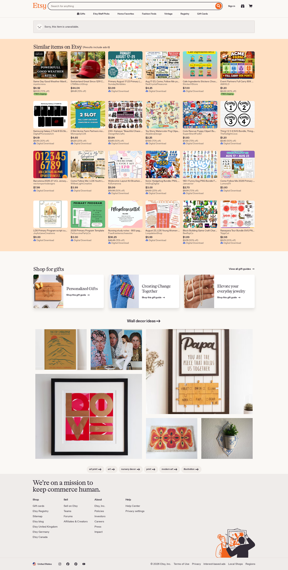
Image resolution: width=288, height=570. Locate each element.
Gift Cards (202, 13)
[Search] (218, 6)
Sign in (231, 6)
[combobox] (131, 6)
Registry (184, 13)
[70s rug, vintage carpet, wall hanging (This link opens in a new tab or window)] (171, 438)
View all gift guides (240, 268)
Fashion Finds (149, 13)
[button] (42, 563)
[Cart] (251, 6)
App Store (44, 548)
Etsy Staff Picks (101, 13)
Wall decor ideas (141, 321)
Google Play (69, 548)
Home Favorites (126, 13)
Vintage (168, 13)
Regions (250, 563)
